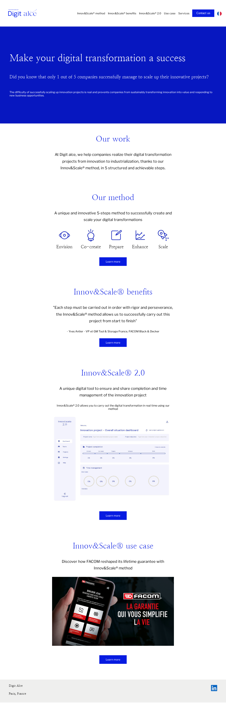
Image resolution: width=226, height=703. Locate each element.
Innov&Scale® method (91, 13)
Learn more (113, 261)
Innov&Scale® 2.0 (150, 13)
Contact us (203, 13)
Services (183, 13)
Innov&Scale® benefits (122, 13)
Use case (169, 13)
